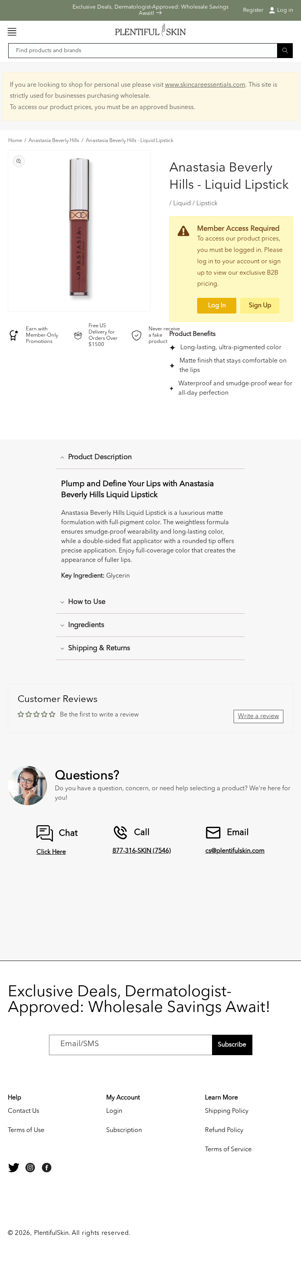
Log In (217, 306)
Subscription (124, 1130)
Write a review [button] (258, 716)
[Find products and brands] (285, 50)
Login (114, 1111)
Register (253, 10)
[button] (11, 31)
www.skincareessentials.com (205, 85)
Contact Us (23, 1111)
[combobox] (150, 50)
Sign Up (260, 306)
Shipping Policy (226, 1111)
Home (15, 141)
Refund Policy (224, 1130)
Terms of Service (228, 1150)
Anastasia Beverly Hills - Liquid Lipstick (130, 141)
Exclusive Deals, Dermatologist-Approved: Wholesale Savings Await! (150, 10)
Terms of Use (26, 1130)
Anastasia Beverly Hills (54, 141)
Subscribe (232, 1045)
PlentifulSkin (51, 1233)
